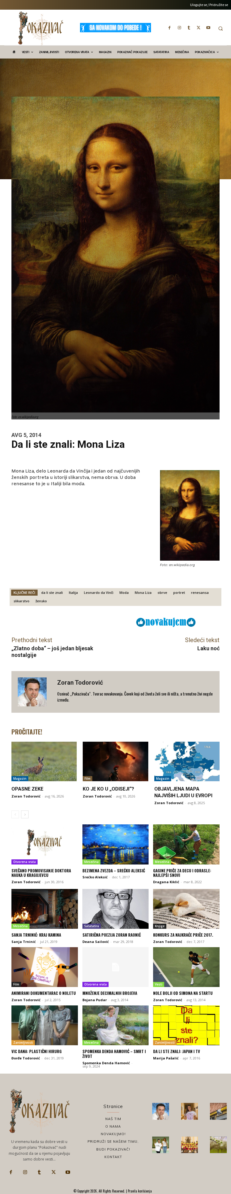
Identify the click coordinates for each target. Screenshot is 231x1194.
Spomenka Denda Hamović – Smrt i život (114, 1053)
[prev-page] (15, 814)
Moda (124, 592)
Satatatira (91, 926)
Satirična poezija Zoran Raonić (111, 935)
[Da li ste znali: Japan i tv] (186, 1025)
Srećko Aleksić (95, 877)
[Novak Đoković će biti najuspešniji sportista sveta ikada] (160, 1111)
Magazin (19, 778)
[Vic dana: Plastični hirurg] (44, 1025)
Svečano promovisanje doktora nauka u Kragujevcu (41, 873)
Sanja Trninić (23, 941)
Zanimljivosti (23, 1042)
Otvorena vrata (24, 862)
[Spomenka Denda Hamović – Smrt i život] (115, 1025)
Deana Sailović (95, 941)
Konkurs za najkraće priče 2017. (183, 935)
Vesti (158, 984)
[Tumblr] (189, 27)
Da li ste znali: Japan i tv (176, 1051)
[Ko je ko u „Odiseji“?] (115, 761)
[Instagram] (179, 27)
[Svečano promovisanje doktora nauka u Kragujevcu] (44, 844)
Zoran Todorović (80, 682)
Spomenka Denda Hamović (106, 1063)
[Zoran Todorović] (34, 691)
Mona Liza (143, 592)
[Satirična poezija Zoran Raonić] (115, 909)
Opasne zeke (27, 789)
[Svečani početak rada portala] (189, 1144)
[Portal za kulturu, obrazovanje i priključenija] (40, 28)
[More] (112, 622)
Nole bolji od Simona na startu (183, 993)
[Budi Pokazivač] (160, 1144)
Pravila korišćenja (139, 1191)
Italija (73, 592)
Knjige (160, 926)
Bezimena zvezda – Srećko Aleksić (113, 871)
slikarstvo (21, 601)
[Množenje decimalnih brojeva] (115, 967)
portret (179, 592)
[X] (198, 27)
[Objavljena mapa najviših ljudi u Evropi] (187, 761)
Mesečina (91, 862)
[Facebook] (169, 27)
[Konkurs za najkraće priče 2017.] (186, 909)
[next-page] (25, 814)
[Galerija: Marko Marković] (218, 1144)
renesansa (200, 592)
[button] (220, 28)
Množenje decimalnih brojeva (109, 993)
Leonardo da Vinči (98, 592)
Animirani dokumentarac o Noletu (43, 993)
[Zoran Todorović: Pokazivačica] (218, 1111)
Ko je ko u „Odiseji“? (108, 789)
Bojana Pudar (94, 1000)
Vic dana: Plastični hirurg (36, 1051)
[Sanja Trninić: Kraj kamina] (44, 909)
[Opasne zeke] (44, 761)
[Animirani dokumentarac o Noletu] (44, 967)
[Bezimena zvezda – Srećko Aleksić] (115, 844)
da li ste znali (52, 592)
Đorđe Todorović (25, 1058)
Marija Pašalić (166, 1058)
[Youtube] (208, 27)
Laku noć (208, 648)
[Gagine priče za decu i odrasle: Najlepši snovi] (186, 844)
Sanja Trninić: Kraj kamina (36, 935)
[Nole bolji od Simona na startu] (186, 967)
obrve (162, 592)
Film (88, 778)
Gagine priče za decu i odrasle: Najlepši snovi (182, 873)
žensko (41, 601)
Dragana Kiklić (166, 882)
